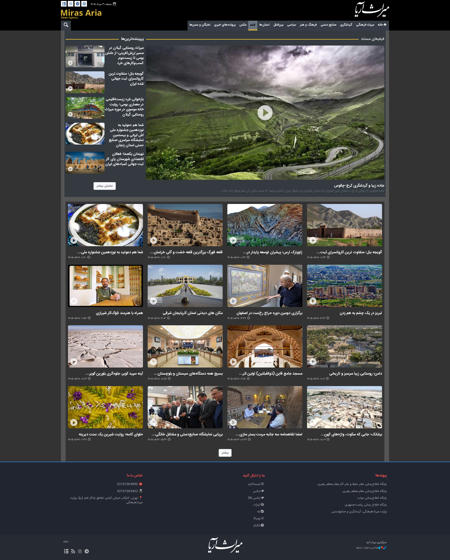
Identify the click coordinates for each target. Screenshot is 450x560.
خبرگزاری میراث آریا (365, 11)
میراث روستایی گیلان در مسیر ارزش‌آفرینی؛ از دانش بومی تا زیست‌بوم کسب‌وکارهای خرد (124, 55)
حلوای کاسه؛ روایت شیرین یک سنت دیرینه (111, 434)
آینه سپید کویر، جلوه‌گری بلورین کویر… (114, 373)
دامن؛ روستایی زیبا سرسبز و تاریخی (355, 373)
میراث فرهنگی (365, 24)
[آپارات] (84, 4)
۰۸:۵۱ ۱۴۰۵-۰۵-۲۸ (157, 379)
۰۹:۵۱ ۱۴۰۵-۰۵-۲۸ (236, 379)
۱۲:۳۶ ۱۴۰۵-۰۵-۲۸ (236, 318)
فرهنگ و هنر (308, 24)
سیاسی (291, 24)
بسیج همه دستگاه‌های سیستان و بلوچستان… (188, 373)
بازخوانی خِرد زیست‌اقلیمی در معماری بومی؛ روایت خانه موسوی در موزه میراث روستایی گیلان (124, 107)
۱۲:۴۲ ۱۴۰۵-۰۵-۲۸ (316, 318)
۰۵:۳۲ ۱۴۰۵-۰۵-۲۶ (157, 439)
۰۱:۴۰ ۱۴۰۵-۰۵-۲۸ (157, 257)
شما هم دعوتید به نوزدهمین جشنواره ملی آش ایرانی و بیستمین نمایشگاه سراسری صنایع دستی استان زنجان (126, 135)
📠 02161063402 (129, 491)
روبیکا (257, 518)
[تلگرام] (77, 4)
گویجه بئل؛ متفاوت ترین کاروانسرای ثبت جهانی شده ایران (126, 79)
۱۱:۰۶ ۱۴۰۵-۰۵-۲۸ (316, 379)
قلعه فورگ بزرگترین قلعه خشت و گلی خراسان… (186, 252)
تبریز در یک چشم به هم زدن (361, 313)
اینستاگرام (254, 484)
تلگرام (256, 525)
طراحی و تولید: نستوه (367, 548)
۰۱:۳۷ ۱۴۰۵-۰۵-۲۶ (77, 439)
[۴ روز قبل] (85, 108)
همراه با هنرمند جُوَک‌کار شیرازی (119, 313)
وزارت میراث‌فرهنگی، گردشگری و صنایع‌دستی (359, 511)
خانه (380, 24)
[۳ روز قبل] (85, 163)
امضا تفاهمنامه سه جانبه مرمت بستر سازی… (269, 434)
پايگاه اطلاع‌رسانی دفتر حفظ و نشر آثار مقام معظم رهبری (352, 484)
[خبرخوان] (73, 551)
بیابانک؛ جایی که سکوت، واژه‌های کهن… (351, 434)
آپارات (256, 504)
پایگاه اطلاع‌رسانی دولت (372, 498)
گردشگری (346, 24)
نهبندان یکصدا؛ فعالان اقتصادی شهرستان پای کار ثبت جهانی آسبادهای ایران (124, 159)
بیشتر (225, 452)
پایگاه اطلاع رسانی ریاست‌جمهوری (366, 504)
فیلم (252, 24)
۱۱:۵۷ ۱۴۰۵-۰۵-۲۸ (77, 318)
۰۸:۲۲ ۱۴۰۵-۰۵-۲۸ (77, 379)
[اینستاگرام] (70, 4)
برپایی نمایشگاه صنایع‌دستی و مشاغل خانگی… (187, 434)
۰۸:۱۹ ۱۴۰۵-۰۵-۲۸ (316, 439)
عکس (242, 24)
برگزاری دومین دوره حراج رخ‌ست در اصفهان (269, 313)
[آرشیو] (64, 4)
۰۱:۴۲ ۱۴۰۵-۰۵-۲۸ (236, 257)
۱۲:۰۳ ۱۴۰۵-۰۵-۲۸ (157, 318)
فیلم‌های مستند (372, 39)
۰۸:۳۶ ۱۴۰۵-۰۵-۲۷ (237, 439)
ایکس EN (254, 498)
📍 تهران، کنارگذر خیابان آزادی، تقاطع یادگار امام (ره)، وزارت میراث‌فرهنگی (106, 500)
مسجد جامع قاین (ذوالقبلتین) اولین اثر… (270, 373)
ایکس (256, 491)
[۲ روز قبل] (265, 113)
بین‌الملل (278, 24)
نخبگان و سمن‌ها (199, 24)
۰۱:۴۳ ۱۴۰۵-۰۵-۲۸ (316, 257)
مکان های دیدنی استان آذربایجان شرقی (193, 313)
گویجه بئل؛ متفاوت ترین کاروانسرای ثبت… (349, 252)
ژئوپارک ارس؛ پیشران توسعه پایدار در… (272, 252)
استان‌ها (264, 24)
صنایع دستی (328, 24)
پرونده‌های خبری (225, 24)
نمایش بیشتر (105, 186)
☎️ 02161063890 (129, 484)
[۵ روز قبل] (85, 57)
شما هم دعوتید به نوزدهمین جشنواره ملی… (110, 252)
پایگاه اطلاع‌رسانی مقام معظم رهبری (365, 491)
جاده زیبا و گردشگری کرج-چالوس (359, 185)
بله (258, 511)
